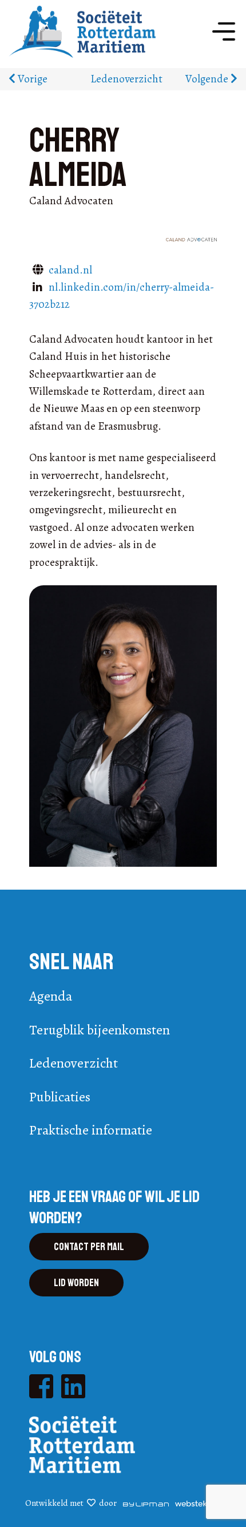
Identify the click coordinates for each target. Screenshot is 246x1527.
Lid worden (76, 1282)
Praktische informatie (90, 1130)
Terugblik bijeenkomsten (99, 1030)
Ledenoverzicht (126, 79)
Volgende (208, 79)
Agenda (50, 996)
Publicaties (59, 1097)
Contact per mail (89, 1246)
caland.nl (70, 270)
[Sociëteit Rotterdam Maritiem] (82, 30)
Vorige (31, 79)
